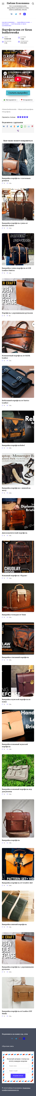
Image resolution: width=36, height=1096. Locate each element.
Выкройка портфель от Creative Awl (17, 883)
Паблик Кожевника (18, 3)
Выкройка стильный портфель (15, 657)
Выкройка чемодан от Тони (14, 615)
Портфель (6, 112)
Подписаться (18, 1076)
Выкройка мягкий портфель (14, 924)
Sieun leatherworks (10, 109)
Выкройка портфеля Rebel (13, 445)
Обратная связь (8, 1046)
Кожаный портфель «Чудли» (14, 575)
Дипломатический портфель (14, 533)
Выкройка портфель (11, 840)
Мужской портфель (26, 109)
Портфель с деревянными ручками (17, 313)
